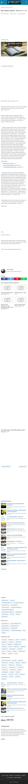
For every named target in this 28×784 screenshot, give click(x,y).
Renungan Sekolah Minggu (8, 609)
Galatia (12, 672)
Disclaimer (23, 775)
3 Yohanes (4, 676)
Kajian (18, 614)
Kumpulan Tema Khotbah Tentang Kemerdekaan (17, 689)
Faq (8, 777)
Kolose (18, 672)
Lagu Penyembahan (16, 623)
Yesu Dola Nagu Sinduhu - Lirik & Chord (15, 516)
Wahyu (20, 660)
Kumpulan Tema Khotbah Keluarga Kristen (15, 522)
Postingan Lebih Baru (6, 466)
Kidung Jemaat (5, 630)
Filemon (4, 679)
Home (3, 775)
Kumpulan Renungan (16, 607)
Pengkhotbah (17, 644)
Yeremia (11, 641)
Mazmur (11, 639)
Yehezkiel (23, 646)
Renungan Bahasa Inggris (8, 612)
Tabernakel (5, 616)
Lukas (19, 669)
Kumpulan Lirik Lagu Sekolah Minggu (14, 535)
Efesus (4, 665)
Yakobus (18, 665)
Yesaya (4, 639)
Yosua (4, 644)
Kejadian (4, 641)
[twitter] (10, 279)
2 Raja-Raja (12, 648)
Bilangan (9, 644)
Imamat (4, 653)
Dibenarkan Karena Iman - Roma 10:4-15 (15, 529)
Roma (12, 662)
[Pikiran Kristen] (14, 2)
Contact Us (11, 775)
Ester (10, 646)
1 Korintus (5, 669)
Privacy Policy (17, 775)
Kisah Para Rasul (6, 660)
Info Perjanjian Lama (18, 602)
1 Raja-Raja (5, 648)
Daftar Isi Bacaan (17, 777)
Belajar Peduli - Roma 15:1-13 (9, 163)
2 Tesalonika (5, 672)
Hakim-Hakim (21, 651)
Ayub (17, 639)
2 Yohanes (17, 676)
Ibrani (14, 660)
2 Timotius (20, 667)
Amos (3, 651)
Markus (22, 674)
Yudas (11, 676)
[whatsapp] (24, 279)
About (7, 775)
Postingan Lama (22, 466)
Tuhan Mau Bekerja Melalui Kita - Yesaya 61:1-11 (13, 167)
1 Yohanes (13, 669)
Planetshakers (5, 628)
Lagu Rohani (5, 623)
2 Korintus (5, 662)
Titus (16, 674)
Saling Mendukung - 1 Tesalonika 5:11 (15, 541)
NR (24, 630)
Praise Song (5, 625)
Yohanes (4, 674)
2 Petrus (10, 674)
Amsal (23, 639)
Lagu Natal (14, 628)
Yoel (16, 653)
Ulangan (10, 653)
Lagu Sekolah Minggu (16, 630)
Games (12, 614)
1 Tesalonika (12, 667)
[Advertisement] (14, 27)
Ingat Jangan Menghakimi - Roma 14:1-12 (12, 165)
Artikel (12, 600)
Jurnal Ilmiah (5, 614)
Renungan (5, 600)
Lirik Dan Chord (5, 607)
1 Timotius (11, 665)
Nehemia (16, 646)
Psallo (4, 632)
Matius (18, 662)
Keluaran (18, 641)
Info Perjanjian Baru (7, 602)
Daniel (9, 651)
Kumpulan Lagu (14, 625)
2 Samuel (19, 648)
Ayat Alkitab (14, 605)
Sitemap (11, 777)
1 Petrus (4, 667)
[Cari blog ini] (26, 2)
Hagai (15, 651)
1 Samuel (4, 646)
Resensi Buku (5, 605)
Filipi (24, 662)
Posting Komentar (21, 13)
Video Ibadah (18, 612)
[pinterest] (17, 279)
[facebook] (4, 279)
